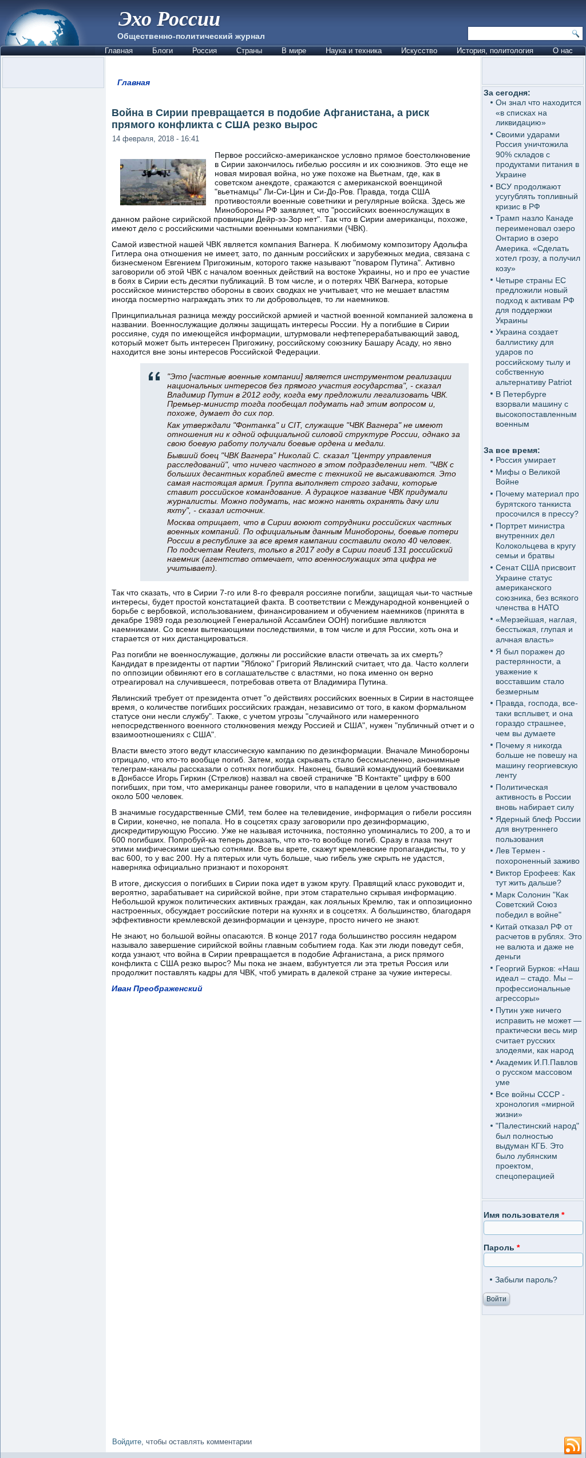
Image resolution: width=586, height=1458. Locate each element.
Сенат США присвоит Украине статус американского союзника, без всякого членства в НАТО (537, 587)
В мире (294, 50)
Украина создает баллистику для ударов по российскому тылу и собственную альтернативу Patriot (534, 357)
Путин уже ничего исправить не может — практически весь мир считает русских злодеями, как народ (538, 1030)
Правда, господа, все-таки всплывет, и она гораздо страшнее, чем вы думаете (537, 718)
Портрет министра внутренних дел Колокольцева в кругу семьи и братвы (536, 541)
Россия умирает (526, 459)
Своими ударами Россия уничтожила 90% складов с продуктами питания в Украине (537, 154)
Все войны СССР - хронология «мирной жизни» (535, 1104)
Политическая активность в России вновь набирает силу (535, 797)
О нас (563, 50)
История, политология (495, 50)
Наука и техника (354, 50)
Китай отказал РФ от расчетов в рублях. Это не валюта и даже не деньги (539, 942)
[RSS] (573, 1446)
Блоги (162, 50)
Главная (119, 50)
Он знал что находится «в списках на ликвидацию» (538, 112)
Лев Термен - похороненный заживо (538, 855)
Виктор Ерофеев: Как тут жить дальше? (535, 878)
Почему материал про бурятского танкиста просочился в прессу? (537, 503)
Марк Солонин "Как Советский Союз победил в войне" (532, 904)
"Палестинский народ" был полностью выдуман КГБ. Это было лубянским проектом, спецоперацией (537, 1151)
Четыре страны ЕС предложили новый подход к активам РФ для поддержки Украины (535, 300)
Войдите (126, 1441)
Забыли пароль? (526, 1279)
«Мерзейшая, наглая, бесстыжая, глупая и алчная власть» (536, 629)
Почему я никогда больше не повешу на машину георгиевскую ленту (537, 760)
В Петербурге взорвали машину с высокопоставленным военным (536, 409)
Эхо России (169, 18)
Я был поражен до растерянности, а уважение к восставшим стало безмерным (530, 671)
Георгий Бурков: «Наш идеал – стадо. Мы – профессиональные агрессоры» (537, 983)
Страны (249, 50)
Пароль (502, 1247)
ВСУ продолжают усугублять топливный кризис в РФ (537, 196)
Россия (204, 50)
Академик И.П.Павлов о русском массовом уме (536, 1072)
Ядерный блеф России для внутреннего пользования (538, 829)
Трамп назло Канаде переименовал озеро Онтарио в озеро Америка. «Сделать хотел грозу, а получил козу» (538, 243)
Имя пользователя (524, 1214)
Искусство (419, 50)
